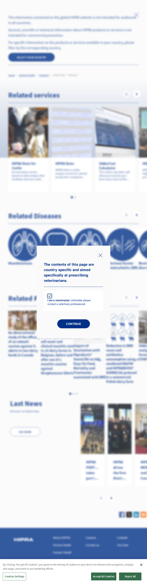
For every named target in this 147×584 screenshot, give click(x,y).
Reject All (130, 576)
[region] (73, 571)
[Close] (141, 565)
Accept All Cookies (103, 576)
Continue (73, 323)
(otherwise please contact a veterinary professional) (69, 302)
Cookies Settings (14, 576)
